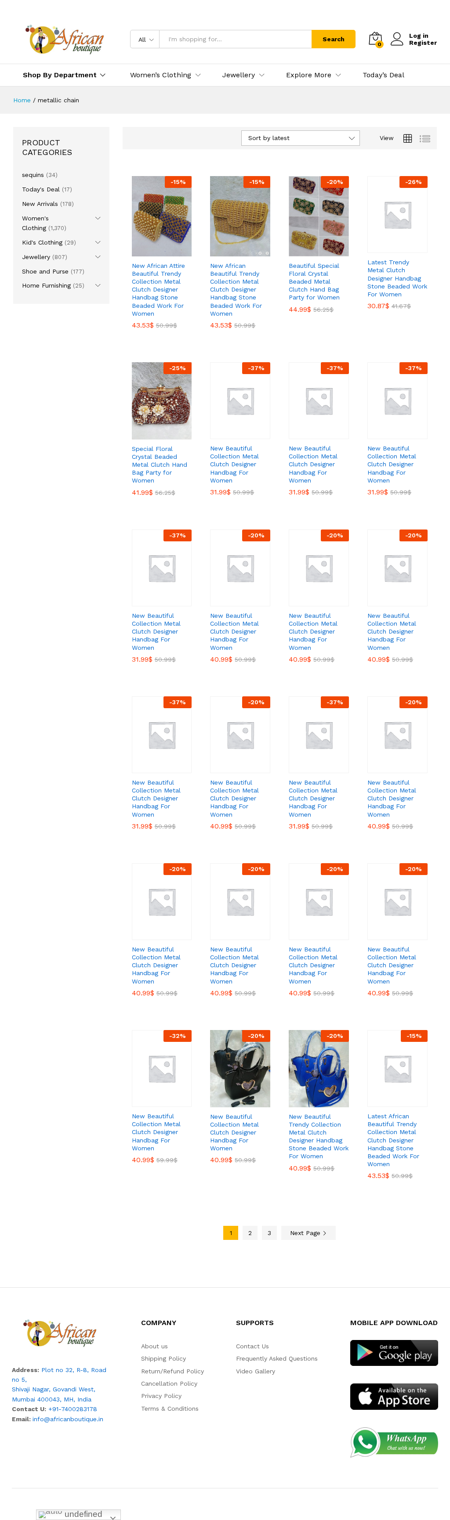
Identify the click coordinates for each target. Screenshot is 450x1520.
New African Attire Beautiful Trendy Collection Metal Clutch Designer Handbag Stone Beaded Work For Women (158, 289)
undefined (82, 1514)
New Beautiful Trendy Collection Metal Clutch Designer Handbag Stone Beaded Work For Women (318, 1136)
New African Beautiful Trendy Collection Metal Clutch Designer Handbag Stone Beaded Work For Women (236, 289)
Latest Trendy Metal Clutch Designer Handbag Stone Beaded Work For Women (397, 278)
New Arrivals (40, 203)
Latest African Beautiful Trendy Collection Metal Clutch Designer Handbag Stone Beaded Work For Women (393, 1140)
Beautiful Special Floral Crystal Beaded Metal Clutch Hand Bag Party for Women (314, 281)
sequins (33, 174)
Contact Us (252, 1346)
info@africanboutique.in (68, 1419)
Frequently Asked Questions (277, 1358)
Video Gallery (255, 1371)
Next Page (306, 1232)
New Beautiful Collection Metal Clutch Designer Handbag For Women (234, 464)
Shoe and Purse (45, 271)
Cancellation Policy (169, 1383)
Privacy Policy (161, 1395)
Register (423, 42)
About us (154, 1346)
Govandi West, (74, 1389)
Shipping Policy (163, 1358)
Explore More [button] (308, 75)
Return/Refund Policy (172, 1371)
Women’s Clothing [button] (160, 75)
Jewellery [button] (238, 75)
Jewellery (36, 256)
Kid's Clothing (42, 242)
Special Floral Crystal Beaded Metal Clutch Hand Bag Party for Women (159, 464)
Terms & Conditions (170, 1408)
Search (334, 39)
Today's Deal (41, 189)
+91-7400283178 (72, 1408)
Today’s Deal (383, 75)
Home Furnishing (46, 285)
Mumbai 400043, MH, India (51, 1399)
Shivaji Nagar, (32, 1389)
